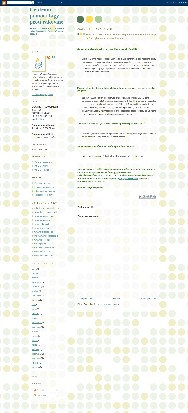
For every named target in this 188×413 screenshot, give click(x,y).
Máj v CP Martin (41, 166)
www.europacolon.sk (43, 216)
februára (35, 273)
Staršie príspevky (148, 299)
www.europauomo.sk (43, 220)
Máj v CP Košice (41, 170)
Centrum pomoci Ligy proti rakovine (46, 16)
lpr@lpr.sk (40, 119)
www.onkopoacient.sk (44, 248)
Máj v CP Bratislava (43, 162)
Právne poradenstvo (43, 183)
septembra (36, 296)
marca (34, 345)
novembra (36, 287)
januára (35, 278)
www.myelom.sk (41, 228)
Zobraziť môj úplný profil (42, 94)
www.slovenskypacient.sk (45, 212)
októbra (35, 291)
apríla (34, 269)
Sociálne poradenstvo (44, 195)
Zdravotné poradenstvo (44, 191)
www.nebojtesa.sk (42, 240)
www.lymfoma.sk (41, 224)
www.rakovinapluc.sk (43, 232)
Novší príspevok (84, 299)
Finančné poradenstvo (44, 187)
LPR (53, 57)
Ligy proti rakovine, (128, 178)
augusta (35, 300)
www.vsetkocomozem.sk (45, 256)
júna (33, 372)
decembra (36, 282)
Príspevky (41, 390)
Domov (116, 299)
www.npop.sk (40, 244)
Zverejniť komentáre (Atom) (106, 304)
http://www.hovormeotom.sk (46, 236)
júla (33, 304)
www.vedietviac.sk (42, 252)
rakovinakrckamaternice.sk (46, 208)
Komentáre (41, 396)
